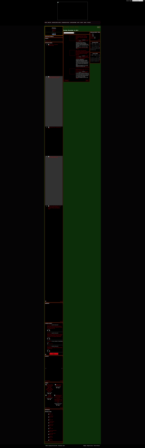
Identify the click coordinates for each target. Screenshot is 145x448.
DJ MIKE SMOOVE (51, 421)
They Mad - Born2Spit (49, 397)
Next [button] (62, 368)
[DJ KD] (52, 309)
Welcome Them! (50, 343)
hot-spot (80, 67)
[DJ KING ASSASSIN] (60, 309)
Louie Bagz (50, 439)
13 (99, 46)
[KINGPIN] (49, 315)
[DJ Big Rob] (46, 318)
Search (143, 0)
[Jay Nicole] (52, 315)
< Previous (66, 80)
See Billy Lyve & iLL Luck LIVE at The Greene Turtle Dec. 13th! (82, 70)
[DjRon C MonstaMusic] (54, 315)
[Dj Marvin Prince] (46, 425)
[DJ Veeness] (60, 306)
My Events (77, 26)
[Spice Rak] (46, 312)
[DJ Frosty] (49, 306)
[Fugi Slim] (52, 306)
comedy (77, 67)
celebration (92, 37)
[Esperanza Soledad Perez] (46, 431)
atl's (78, 47)
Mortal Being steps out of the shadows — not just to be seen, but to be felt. (58, 401)
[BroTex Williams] (46, 416)
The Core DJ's (54, 445)
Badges (84, 445)
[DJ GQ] (57, 318)
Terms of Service (97, 445)
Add (99, 27)
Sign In (130, 0)
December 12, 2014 (79, 55)
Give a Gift (51, 414)
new (87, 66)
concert (77, 78)
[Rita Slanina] (46, 315)
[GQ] (49, 312)
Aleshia (49, 413)
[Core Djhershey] (60, 318)
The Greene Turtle (84, 72)
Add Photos (48, 380)
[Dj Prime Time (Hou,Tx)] (49, 318)
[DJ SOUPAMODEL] (52, 318)
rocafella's (77, 48)
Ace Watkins (49, 341)
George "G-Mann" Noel (51, 433)
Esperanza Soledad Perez (52, 430)
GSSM (51, 392)
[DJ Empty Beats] (57, 309)
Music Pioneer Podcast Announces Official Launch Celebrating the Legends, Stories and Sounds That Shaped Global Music (54, 335)
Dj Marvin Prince (50, 424)
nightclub (86, 47)
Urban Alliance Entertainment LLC (58, 404)
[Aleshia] (46, 413)
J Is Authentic (50, 436)
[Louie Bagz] (46, 439)
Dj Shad (49, 427)
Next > (87, 80)
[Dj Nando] (57, 312)
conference (92, 38)
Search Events (74, 32)
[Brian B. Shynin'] (52, 312)
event (91, 36)
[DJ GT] (54, 312)
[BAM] (54, 318)
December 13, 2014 (79, 71)
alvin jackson (49, 324)
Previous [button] (46, 368)
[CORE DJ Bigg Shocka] (46, 309)
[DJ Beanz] (49, 309)
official (80, 47)
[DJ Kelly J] (46, 306)
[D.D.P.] (46, 419)
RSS (45, 301)
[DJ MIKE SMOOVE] (46, 422)
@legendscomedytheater (85, 67)
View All (61, 301)
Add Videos (48, 407)
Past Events (72, 26)
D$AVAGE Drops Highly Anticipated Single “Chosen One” (54, 348)
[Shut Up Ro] (60, 315)
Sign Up (127, 0)
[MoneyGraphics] (57, 315)
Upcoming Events (66, 26)
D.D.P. (49, 418)
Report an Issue (90, 445)
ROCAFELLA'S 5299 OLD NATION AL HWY (82, 41)
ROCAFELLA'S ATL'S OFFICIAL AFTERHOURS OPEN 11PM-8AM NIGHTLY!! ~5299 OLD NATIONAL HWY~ (81, 37)
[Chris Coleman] (54, 306)
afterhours (83, 47)
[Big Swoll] (57, 306)
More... (54, 353)
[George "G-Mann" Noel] (46, 434)
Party (91, 35)
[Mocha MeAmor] (60, 312)
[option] (54, 368)
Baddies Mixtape (58, 385)
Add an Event (48, 40)
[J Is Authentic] (46, 437)
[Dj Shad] (46, 428)
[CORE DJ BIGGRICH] (54, 309)
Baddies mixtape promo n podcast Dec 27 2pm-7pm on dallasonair (49, 390)
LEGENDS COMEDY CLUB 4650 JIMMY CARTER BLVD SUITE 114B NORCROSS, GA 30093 (82, 57)
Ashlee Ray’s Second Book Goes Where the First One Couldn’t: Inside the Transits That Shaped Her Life (54, 327)
